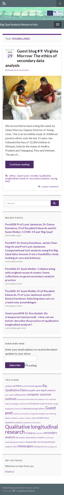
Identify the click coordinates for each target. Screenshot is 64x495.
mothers (28, 418)
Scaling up (30, 433)
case (11, 394)
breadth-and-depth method (41, 390)
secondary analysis (39, 178)
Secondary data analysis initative (30, 437)
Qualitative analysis (14, 422)
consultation (39, 399)
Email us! (10, 471)
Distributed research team (40, 403)
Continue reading (19, 164)
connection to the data (25, 399)
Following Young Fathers (33, 408)
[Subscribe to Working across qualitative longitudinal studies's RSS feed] (4, 2)
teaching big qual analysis (15, 442)
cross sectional (50, 399)
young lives (52, 447)
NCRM (40, 418)
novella (34, 175)
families (18, 409)
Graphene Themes (26, 491)
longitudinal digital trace (39, 414)
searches (39, 433)
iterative (16, 414)
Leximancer (25, 414)
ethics (12, 175)
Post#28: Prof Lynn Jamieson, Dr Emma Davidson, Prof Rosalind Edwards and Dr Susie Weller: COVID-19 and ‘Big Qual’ (30, 228)
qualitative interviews (32, 422)
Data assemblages (12, 404)
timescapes (25, 446)
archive (17, 385)
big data (38, 386)
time (15, 446)
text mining (42, 442)
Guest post (24, 70)
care (6, 395)
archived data (28, 386)
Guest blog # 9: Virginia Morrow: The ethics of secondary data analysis (31, 58)
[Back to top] (56, 487)
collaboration (20, 394)
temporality (31, 442)
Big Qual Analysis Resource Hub (19, 24)
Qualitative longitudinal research (31, 429)
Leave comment (50, 186)
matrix (21, 418)
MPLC (34, 418)
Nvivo (46, 418)
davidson (12, 70)
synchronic (50, 438)
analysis (9, 386)
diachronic (24, 404)
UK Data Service (40, 446)
